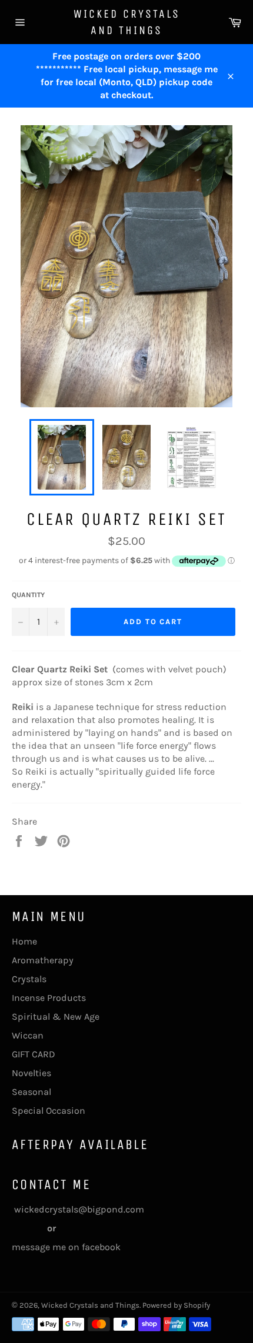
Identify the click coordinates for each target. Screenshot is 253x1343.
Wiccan (28, 1035)
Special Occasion (48, 1110)
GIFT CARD (33, 1054)
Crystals (29, 978)
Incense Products (49, 997)
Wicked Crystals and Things (127, 22)
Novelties (31, 1073)
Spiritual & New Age (55, 1016)
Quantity (28, 595)
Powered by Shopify (176, 1305)
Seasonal (31, 1091)
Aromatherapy (43, 960)
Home (24, 941)
